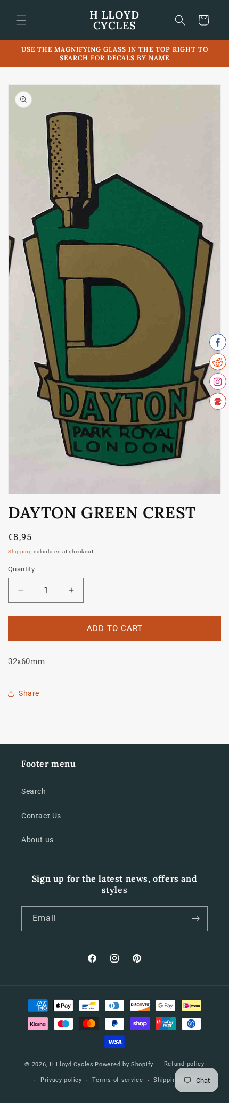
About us (37, 839)
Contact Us (41, 815)
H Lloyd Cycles (72, 1063)
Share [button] (29, 693)
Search (33, 791)
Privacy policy (61, 1079)
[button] (21, 20)
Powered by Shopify (124, 1063)
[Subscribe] (195, 918)
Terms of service (117, 1079)
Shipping (20, 551)
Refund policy (184, 1063)
